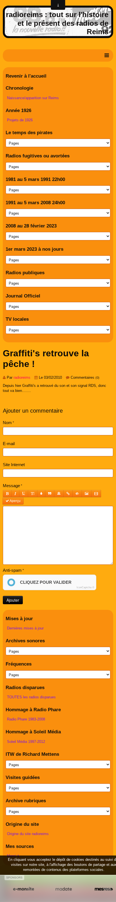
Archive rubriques (26, 800)
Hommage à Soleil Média (33, 731)
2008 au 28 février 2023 (31, 226)
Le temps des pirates (29, 132)
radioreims (22, 377)
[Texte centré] (59, 493)
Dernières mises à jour (25, 628)
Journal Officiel (23, 296)
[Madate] (64, 888)
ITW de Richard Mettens (32, 754)
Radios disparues (25, 687)
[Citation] (49, 493)
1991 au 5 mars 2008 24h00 (35, 202)
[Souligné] (23, 493)
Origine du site (22, 824)
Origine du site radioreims (28, 834)
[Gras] (7, 493)
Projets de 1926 (20, 120)
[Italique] (15, 493)
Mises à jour (19, 618)
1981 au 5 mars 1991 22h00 (35, 179)
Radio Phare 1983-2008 (26, 719)
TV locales (17, 319)
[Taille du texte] (32, 493)
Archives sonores (25, 640)
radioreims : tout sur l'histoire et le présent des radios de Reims (57, 23)
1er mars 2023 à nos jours (34, 249)
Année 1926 (18, 110)
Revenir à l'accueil (26, 76)
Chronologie (19, 88)
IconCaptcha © (85, 587)
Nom (7, 422)
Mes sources (20, 846)
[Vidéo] (96, 493)
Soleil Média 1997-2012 (26, 742)
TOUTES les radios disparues (31, 697)
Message (11, 485)
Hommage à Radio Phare (33, 709)
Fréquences (19, 664)
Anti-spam (12, 570)
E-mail (9, 443)
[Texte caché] (77, 493)
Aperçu (15, 501)
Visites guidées (23, 777)
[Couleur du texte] (41, 493)
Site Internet (14, 464)
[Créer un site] (23, 888)
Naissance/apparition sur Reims (33, 98)
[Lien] (68, 493)
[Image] (87, 493)
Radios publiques (25, 272)
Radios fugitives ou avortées (38, 156)
